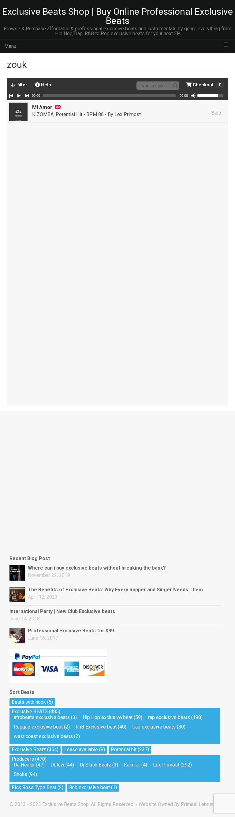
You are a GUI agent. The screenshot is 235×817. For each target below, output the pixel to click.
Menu (10, 46)
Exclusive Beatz (29, 749)
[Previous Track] (11, 95)
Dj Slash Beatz (95, 765)
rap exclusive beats (169, 717)
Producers (23, 759)
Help (45, 85)
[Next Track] (26, 95)
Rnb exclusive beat (89, 787)
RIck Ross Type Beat (34, 787)
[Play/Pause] (19, 95)
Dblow (57, 765)
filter (21, 85)
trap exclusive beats (154, 727)
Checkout (207, 85)
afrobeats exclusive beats (42, 717)
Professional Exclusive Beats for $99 (71, 631)
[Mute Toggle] (193, 95)
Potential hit (123, 749)
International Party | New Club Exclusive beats (62, 611)
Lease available (81, 749)
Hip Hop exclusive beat (107, 717)
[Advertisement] (40, 445)
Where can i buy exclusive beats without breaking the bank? (97, 568)
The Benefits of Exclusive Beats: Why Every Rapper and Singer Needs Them (115, 590)
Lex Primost (166, 765)
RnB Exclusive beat (96, 727)
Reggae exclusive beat (38, 727)
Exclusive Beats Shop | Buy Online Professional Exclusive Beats (117, 16)
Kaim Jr (132, 765)
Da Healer (24, 765)
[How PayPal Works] (58, 681)
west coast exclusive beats (43, 736)
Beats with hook (29, 702)
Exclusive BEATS (30, 711)
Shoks (20, 774)
